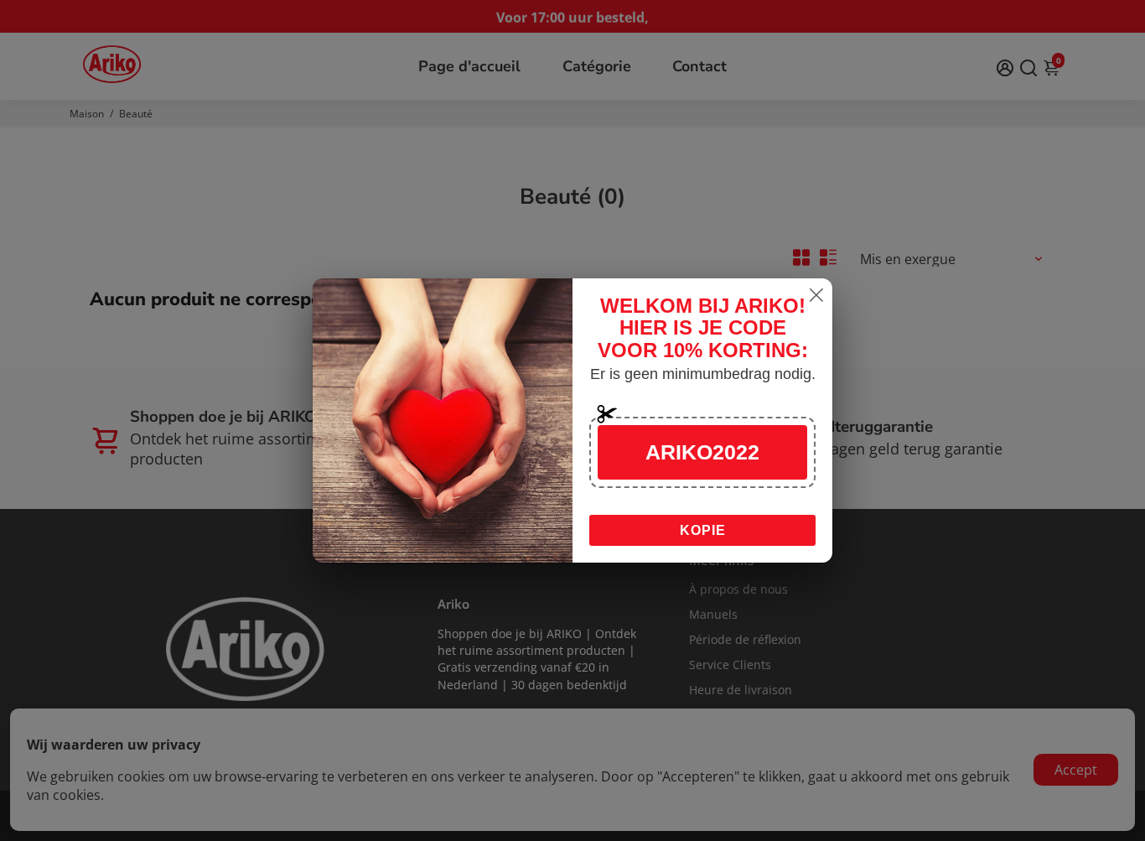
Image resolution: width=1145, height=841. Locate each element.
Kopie (703, 530)
